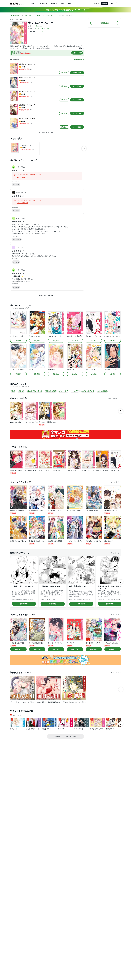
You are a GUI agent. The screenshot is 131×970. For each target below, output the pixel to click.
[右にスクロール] (83, 148)
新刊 (62, 4)
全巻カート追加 (77, 53)
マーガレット (45, 28)
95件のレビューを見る (46, 295)
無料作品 (54, 4)
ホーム (33, 4)
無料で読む (24, 604)
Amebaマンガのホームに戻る (65, 736)
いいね (17, 185)
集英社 (37, 28)
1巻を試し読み (104, 23)
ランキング (43, 4)
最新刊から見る (79, 59)
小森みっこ (38, 26)
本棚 (69, 4)
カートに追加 (77, 72)
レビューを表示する (22, 177)
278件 (41, 31)
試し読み (64, 72)
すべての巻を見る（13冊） (46, 132)
